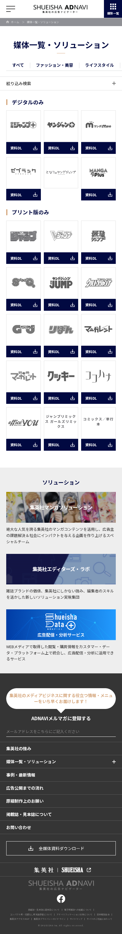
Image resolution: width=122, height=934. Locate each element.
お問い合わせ (18, 827)
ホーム (15, 22)
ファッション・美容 (54, 65)
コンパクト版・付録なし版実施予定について (31, 914)
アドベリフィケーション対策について (74, 914)
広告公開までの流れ (25, 788)
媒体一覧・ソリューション (31, 761)
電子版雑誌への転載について (78, 909)
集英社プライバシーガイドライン (49, 918)
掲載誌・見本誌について (29, 814)
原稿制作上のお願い (25, 801)
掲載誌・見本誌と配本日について (44, 909)
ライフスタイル (99, 65)
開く (10, 9)
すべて (18, 65)
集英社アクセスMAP (19, 918)
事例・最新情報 (20, 775)
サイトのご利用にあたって (99, 918)
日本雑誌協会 (103, 914)
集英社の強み (18, 748)
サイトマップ (76, 918)
